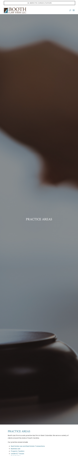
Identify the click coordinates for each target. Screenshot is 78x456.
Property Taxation (17, 451)
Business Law (15, 449)
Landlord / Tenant (17, 454)
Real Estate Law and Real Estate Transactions (28, 446)
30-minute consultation (39, 3)
